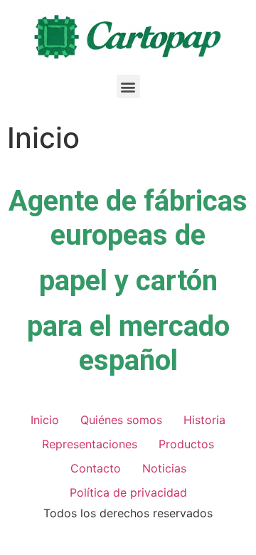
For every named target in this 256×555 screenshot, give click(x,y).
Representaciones (89, 444)
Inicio (45, 420)
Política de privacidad (128, 492)
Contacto (95, 468)
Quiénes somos (121, 420)
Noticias (164, 468)
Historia (204, 420)
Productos (186, 444)
